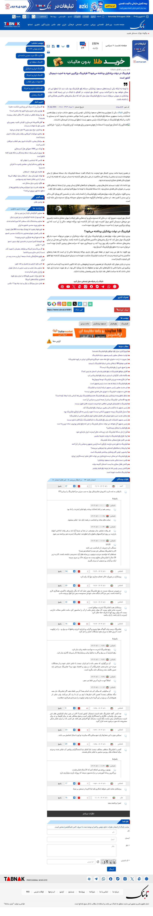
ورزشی (93, 24)
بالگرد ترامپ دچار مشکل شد (32, 183)
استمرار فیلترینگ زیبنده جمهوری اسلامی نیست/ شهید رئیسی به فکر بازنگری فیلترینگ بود (96, 412)
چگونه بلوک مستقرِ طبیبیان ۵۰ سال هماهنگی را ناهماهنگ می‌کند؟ (119, 33)
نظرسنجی (62, 16)
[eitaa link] (80, 286)
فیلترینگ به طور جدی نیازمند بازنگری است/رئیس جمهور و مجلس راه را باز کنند (100, 444)
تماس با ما (104, 892)
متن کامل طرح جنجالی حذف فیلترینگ (114, 440)
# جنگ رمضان (37, 95)
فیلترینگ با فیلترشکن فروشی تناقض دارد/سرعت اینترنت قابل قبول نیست (101, 404)
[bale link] (97, 286)
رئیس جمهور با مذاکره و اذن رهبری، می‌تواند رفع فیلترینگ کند (105, 408)
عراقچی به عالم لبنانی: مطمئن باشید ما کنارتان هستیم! (27, 166)
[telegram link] (103, 286)
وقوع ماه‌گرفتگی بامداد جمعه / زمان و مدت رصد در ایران (25, 258)
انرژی (64, 24)
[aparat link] (62, 286)
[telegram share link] (80, 304)
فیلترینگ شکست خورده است (117, 472)
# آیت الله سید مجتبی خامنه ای (30, 55)
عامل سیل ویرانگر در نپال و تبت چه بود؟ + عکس (25, 283)
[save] (53, 46)
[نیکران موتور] (88, 210)
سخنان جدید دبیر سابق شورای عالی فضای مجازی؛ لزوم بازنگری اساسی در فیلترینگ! (99, 416)
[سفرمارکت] (88, 333)
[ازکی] (112, 6)
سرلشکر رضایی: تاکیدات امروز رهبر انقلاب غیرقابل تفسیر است (26, 143)
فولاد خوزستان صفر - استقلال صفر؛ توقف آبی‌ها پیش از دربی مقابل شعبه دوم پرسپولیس (26, 178)
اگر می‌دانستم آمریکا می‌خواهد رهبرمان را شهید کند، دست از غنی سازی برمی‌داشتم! (25, 251)
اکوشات (86, 16)
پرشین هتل (38, 202)
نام (129, 831)
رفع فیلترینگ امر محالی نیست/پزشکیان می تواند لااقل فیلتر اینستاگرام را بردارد (99, 456)
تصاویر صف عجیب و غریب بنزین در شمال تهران (25, 268)
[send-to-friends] (48, 46)
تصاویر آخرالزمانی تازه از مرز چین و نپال (28, 213)
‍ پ (62, 46)
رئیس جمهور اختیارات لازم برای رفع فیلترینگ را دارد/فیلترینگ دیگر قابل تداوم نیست (97, 420)
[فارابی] (88, 62)
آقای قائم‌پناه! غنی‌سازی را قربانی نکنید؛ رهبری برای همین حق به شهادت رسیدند (26, 124)
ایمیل (127, 838)
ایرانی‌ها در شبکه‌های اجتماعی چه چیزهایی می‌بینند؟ (109, 448)
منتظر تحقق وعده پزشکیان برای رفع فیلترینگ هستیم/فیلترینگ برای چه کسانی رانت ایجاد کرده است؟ (92, 395)
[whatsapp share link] (69, 304)
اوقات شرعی (39, 892)
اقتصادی (100, 24)
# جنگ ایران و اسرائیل (34, 68)
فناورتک (77, 16)
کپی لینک (79, 309)
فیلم (58, 24)
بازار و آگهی (45, 24)
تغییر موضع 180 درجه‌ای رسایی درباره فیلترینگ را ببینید (108, 363)
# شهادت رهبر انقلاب (34, 82)
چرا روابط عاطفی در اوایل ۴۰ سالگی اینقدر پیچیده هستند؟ (26, 117)
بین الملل (108, 24)
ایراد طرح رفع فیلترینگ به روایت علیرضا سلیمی (111, 436)
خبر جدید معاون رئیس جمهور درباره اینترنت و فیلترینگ (108, 387)
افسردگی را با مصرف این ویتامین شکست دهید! (25, 107)
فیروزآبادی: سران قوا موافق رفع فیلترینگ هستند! (110, 351)
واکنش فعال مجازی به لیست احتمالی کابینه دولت (110, 464)
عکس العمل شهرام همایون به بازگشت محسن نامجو (23, 233)
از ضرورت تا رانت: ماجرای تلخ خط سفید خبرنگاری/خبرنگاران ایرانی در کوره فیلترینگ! (98, 359)
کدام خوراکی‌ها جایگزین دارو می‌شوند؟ (28, 237)
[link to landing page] (138, 24)
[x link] (74, 286)
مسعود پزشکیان (99, 323)
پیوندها (53, 16)
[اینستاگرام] (59, 303)
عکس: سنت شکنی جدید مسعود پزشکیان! (113, 460)
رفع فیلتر (113, 323)
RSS (27, 892)
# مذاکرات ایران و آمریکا (33, 88)
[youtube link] (68, 286)
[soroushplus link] (91, 286)
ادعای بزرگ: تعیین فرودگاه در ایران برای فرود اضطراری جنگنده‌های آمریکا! (28, 278)
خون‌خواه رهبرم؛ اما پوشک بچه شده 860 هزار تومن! (24, 229)
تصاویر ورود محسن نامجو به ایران (30, 225)
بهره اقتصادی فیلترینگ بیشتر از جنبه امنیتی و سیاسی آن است (105, 400)
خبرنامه (92, 892)
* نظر (128, 845)
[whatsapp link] (109, 286)
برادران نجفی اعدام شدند (33, 272)
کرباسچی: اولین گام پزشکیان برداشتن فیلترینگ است (109, 452)
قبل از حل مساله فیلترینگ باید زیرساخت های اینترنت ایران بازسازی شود (102, 432)
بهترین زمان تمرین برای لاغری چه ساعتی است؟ (26, 111)
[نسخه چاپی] (90, 304)
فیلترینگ (124, 323)
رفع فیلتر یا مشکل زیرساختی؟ (117, 428)
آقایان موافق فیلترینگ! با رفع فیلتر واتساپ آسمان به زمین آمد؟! (104, 371)
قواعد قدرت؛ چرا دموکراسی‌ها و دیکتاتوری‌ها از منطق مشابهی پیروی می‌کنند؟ (27, 189)
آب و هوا (51, 892)
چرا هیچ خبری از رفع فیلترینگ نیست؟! (114, 367)
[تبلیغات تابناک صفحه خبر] (140, 52)
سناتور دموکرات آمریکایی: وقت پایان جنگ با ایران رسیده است (26, 136)
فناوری (37, 24)
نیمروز (93, 16)
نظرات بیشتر (88, 814)
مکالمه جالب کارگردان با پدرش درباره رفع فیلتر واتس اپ (108, 375)
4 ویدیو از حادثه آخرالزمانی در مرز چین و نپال (26, 217)
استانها (30, 24)
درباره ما (116, 892)
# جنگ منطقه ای (36, 62)
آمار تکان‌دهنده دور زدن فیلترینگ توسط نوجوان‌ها (110, 379)
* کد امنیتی (125, 860)
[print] (48, 52)
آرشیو (70, 16)
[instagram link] (85, 286)
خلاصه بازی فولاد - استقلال (32, 172)
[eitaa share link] (64, 304)
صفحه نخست (119, 24)
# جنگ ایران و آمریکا (34, 75)
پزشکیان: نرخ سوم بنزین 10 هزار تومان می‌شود (26, 130)
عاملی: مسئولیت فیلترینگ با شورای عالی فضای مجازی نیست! (106, 391)
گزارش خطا (57, 341)
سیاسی (86, 24)
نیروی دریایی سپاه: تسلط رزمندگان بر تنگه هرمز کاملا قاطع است (25, 155)
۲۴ (82, 48)
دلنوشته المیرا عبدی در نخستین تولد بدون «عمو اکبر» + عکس (26, 243)
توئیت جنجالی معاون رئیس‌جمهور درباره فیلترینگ (110, 355)
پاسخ (59, 486)
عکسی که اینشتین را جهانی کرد (31, 160)
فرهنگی (71, 24)
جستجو (71, 892)
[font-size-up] (68, 46)
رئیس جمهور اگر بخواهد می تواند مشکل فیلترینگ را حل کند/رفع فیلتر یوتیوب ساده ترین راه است (92, 424)
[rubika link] (115, 286)
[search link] (33, 16)
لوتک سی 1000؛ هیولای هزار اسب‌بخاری (28, 149)
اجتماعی (79, 24)
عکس (53, 24)
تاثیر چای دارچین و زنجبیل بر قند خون (28, 264)
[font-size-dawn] (58, 46)
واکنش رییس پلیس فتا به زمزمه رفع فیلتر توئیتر (110, 468)
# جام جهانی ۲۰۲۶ (35, 49)
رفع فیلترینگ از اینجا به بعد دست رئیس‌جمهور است (109, 383)
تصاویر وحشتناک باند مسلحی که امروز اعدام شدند (24, 221)
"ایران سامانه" (9, 904)
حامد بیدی (85, 323)
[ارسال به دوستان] (85, 304)
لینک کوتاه (123, 309)
